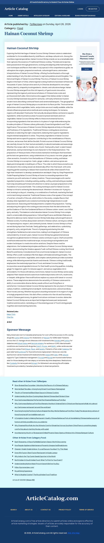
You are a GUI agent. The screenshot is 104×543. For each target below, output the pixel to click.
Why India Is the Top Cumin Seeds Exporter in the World (35, 456)
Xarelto (42, 349)
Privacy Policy (65, 510)
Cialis (56, 355)
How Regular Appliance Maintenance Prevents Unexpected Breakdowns (41, 445)
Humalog (57, 340)
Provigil (41, 357)
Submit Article (23, 16)
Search (13, 510)
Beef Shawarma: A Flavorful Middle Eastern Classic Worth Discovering (40, 442)
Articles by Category (42, 16)
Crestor (26, 338)
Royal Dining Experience (23, 471)
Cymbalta (13, 363)
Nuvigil (49, 357)
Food (20, 28)
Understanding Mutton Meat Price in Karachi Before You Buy (37, 464)
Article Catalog (16, 9)
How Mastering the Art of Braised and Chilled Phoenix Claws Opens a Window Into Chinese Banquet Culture (54, 433)
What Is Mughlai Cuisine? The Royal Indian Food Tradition (36, 475)
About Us (28, 510)
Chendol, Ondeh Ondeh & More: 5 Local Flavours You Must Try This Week (41, 449)
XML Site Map (74, 533)
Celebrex (65, 349)
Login (80, 9)
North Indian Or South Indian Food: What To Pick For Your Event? (38, 460)
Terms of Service (86, 510)
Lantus (67, 340)
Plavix (33, 349)
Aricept (34, 363)
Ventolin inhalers (37, 343)
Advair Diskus (22, 343)
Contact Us (46, 510)
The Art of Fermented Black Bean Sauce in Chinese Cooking (37, 393)
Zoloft (38, 346)
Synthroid (22, 352)
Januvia (65, 355)
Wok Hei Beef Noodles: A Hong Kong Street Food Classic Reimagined (40, 389)
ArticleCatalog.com (52, 498)
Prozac (44, 346)
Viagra (47, 355)
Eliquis (27, 349)
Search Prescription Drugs (85, 16)
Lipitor (17, 338)
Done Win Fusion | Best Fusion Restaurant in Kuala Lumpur (36, 453)
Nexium (47, 338)
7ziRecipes (36, 24)
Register (92, 9)
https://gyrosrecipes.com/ (24, 467)
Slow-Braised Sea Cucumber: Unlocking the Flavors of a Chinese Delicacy (41, 385)
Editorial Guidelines (62, 16)
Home (11, 16)
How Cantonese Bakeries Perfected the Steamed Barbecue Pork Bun (40, 400)
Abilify (53, 346)
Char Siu (10, 317)
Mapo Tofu (11, 314)
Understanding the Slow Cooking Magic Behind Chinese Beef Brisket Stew (42, 396)
